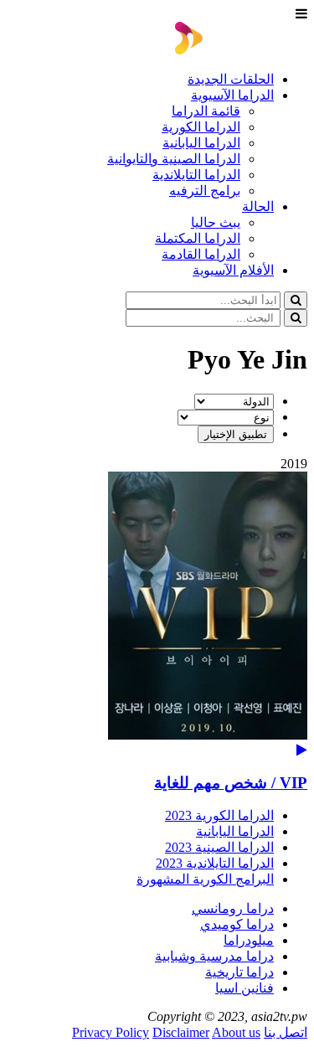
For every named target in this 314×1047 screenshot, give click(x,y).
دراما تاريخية (239, 972)
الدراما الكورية (201, 127)
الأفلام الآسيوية (233, 270)
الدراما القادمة (201, 254)
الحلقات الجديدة (231, 79)
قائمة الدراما (206, 111)
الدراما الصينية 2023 (219, 847)
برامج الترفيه (204, 190)
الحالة (258, 206)
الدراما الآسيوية (232, 95)
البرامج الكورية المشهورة (205, 879)
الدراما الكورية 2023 (219, 815)
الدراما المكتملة (197, 238)
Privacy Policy (110, 1032)
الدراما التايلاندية (196, 175)
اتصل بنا (285, 1032)
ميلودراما (249, 940)
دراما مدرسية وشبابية (214, 956)
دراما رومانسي (233, 908)
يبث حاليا (215, 222)
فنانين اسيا (244, 988)
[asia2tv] (241, 50)
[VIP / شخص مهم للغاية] (157, 614)
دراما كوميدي (237, 924)
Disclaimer (180, 1032)
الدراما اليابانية (201, 143)
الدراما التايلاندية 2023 (215, 863)
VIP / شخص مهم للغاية (230, 783)
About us (236, 1032)
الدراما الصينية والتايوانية (173, 159)
